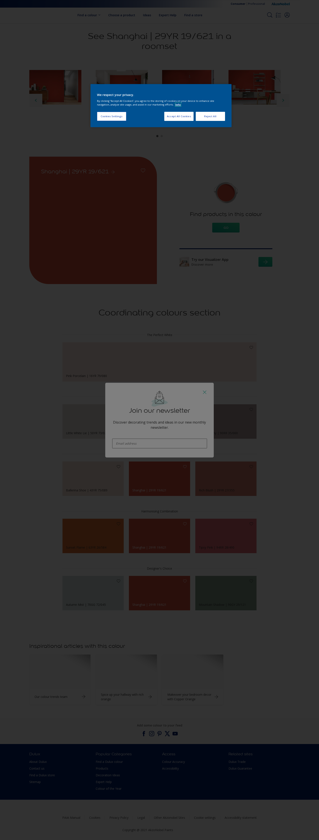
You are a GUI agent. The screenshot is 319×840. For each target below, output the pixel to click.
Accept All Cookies (179, 116)
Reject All (210, 116)
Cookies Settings (112, 116)
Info (178, 104)
